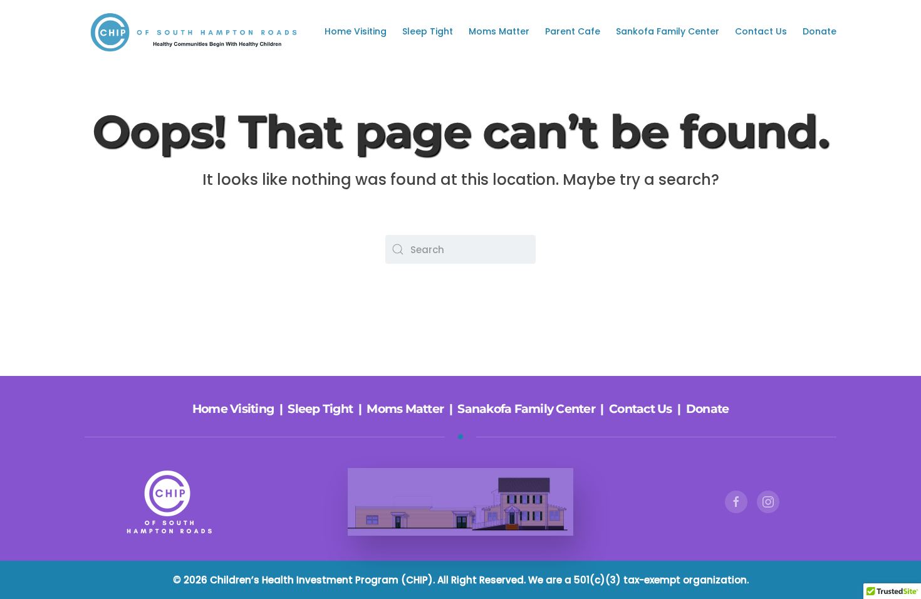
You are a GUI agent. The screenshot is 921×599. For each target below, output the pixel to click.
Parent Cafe (572, 31)
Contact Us (761, 31)
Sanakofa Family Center (526, 409)
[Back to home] (197, 31)
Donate (819, 31)
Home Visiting (356, 31)
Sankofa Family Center (667, 31)
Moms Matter (499, 31)
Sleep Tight (427, 31)
